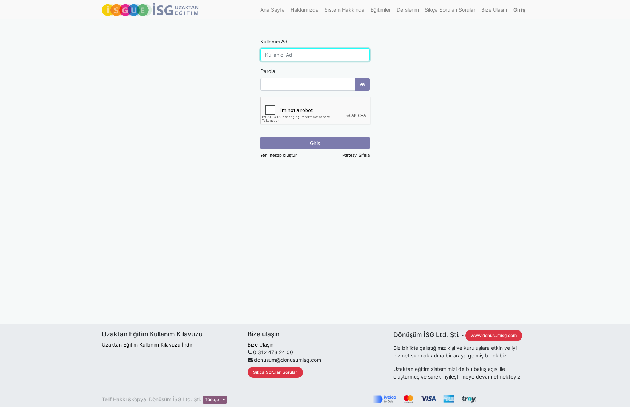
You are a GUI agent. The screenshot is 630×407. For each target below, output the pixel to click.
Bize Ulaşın (260, 344)
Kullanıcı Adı (274, 41)
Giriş (315, 143)
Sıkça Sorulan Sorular (275, 372)
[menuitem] (272, 9)
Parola (267, 71)
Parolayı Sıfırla (356, 155)
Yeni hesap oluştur (278, 155)
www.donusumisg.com (494, 335)
